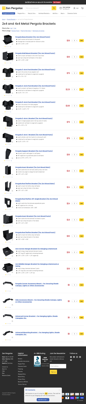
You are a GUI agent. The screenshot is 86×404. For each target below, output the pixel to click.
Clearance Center (72, 13)
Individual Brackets (43, 13)
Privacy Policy (21, 379)
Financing (20, 369)
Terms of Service (22, 384)
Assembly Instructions (23, 361)
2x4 (15, 28)
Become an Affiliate (23, 382)
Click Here (9, 363)
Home (3, 19)
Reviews (20, 359)
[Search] (54, 8)
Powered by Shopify (6, 394)
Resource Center (6, 375)
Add (81, 40)
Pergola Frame (15, 31)
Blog (3, 373)
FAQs (3, 371)
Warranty (20, 371)
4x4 (11, 28)
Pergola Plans (21, 364)
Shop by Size (31, 13)
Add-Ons (55, 13)
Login (77, 8)
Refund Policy (21, 376)
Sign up (53, 372)
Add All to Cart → (43, 399)
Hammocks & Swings (38, 31)
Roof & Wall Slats (26, 31)
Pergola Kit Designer (8, 13)
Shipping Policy (22, 374)
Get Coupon (57, 2)
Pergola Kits (21, 13)
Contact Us (5, 367)
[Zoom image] (12, 44)
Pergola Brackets (11, 19)
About (62, 13)
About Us (4, 369)
